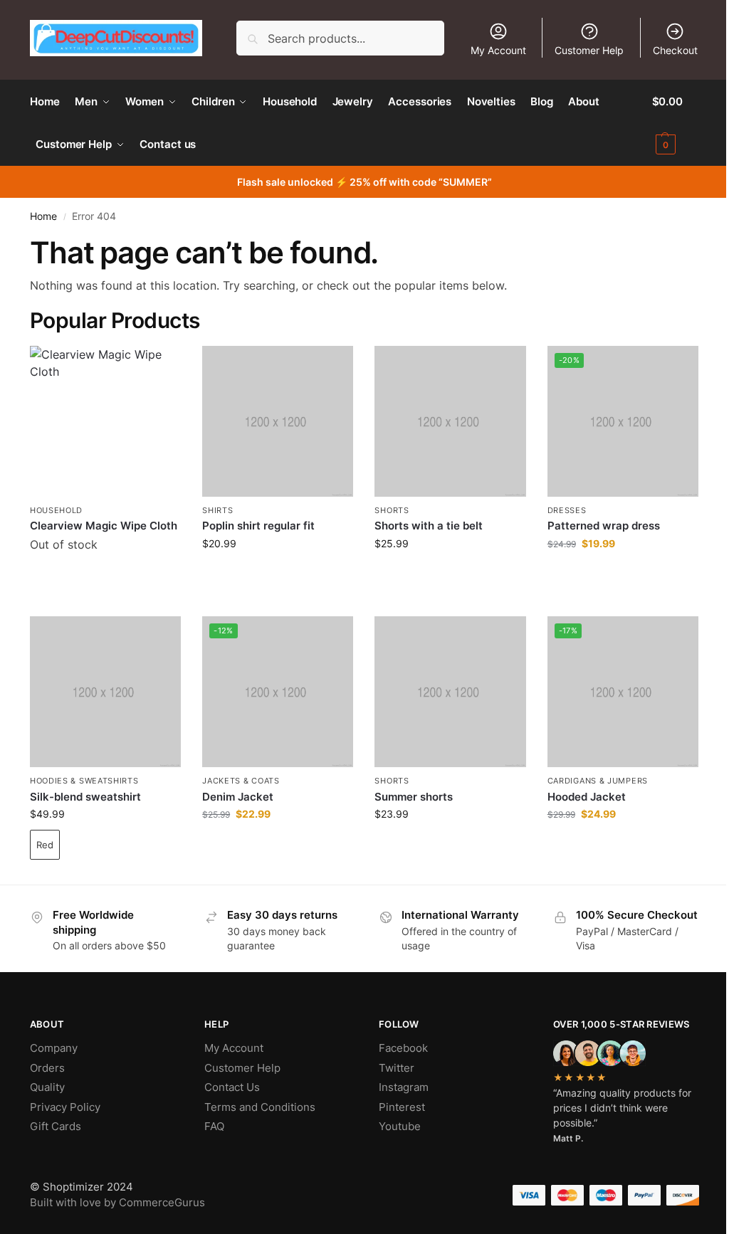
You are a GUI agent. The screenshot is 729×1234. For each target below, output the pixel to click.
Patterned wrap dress (603, 525)
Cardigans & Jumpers (597, 781)
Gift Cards (55, 1126)
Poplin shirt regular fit (258, 525)
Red (44, 844)
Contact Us (232, 1087)
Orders (47, 1068)
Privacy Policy (65, 1107)
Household (56, 510)
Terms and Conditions (259, 1107)
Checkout (675, 50)
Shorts (391, 510)
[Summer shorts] (449, 691)
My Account (498, 50)
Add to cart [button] (278, 573)
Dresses (567, 510)
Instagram (404, 1087)
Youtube (400, 1126)
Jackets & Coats (241, 781)
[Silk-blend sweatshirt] (105, 691)
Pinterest (402, 1107)
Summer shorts (413, 796)
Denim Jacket (237, 796)
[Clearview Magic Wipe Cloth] (105, 421)
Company (54, 1048)
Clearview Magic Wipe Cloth (103, 525)
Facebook (403, 1048)
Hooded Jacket (586, 796)
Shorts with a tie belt (428, 525)
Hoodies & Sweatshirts (84, 781)
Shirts (217, 510)
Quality (47, 1087)
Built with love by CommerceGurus (117, 1202)
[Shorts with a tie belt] (449, 421)
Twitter (396, 1068)
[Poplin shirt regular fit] (277, 421)
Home (43, 216)
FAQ (214, 1126)
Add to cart (105, 580)
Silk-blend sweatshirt (85, 796)
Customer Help (589, 50)
